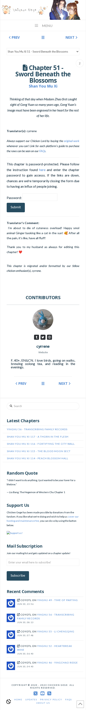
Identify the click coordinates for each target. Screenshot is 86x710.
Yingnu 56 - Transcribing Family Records (37, 429)
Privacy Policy (51, 699)
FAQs (42, 151)
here (42, 170)
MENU (47, 26)
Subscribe (18, 575)
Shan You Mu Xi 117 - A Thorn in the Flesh (37, 436)
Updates (31, 699)
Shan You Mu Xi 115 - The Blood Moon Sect (39, 451)
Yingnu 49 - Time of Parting (57, 600)
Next (70, 37)
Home (18, 699)
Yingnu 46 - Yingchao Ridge (57, 662)
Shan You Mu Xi (43, 86)
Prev (15, 37)
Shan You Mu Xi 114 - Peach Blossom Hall (37, 458)
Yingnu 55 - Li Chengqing (55, 631)
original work (72, 141)
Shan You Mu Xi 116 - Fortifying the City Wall (41, 443)
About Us (43, 703)
